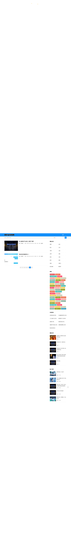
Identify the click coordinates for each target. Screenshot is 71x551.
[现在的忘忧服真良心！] (11, 259)
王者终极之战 (58, 291)
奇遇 (50, 263)
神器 (50, 244)
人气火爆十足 (53, 318)
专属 (50, 250)
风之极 (52, 308)
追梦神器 (58, 280)
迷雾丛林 (52, 297)
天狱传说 (59, 295)
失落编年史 (57, 308)
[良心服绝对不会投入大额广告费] (11, 246)
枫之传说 (57, 287)
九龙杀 (52, 287)
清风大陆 (58, 278)
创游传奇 (58, 299)
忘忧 (59, 244)
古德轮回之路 (53, 295)
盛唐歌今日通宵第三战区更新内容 (61, 336)
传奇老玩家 (53, 315)
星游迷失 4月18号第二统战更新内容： (61, 349)
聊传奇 (22, 243)
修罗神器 (60, 276)
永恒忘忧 (58, 289)
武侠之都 (58, 306)
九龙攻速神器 (53, 276)
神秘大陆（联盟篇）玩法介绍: (61, 398)
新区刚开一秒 (62, 318)
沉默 (59, 253)
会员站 (63, 301)
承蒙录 (63, 280)
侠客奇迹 (59, 304)
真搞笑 (42, 243)
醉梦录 (58, 293)
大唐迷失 (52, 293)
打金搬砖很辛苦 (62, 315)
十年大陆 (58, 297)
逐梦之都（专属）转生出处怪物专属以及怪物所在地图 (61, 385)
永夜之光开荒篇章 (60, 390)
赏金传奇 (64, 308)
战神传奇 (62, 287)
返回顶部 (68, 387)
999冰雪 (52, 306)
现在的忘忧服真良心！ (24, 254)
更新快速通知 (62, 324)
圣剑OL (63, 285)
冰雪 (50, 253)
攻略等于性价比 (53, 324)
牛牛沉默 (52, 301)
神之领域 (51, 266)
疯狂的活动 (61, 321)
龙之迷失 (64, 299)
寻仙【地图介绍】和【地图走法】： (61, 379)
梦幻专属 (58, 301)
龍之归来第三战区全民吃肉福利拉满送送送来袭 (61, 355)
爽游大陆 (52, 299)
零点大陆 (63, 297)
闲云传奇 (52, 289)
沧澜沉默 (63, 306)
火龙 (59, 247)
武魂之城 (52, 291)
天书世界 (58, 285)
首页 (63, 234)
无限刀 (60, 263)
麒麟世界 (63, 278)
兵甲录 (63, 289)
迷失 (50, 260)
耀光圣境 (52, 285)
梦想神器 (58, 274)
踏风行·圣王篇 (53, 304)
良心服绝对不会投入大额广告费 (26, 241)
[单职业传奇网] (9, 234)
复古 (50, 247)
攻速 (59, 260)
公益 (59, 250)
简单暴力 (52, 280)
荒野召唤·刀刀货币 (60, 371)
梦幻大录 (52, 278)
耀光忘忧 (52, 274)
